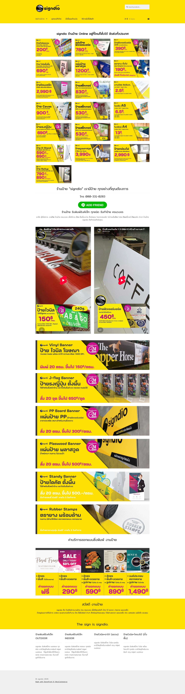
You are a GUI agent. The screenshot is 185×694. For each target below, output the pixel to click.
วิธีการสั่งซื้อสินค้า (88, 19)
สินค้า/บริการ (40, 19)
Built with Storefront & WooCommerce (51, 681)
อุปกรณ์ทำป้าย (56, 19)
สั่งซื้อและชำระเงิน (71, 19)
